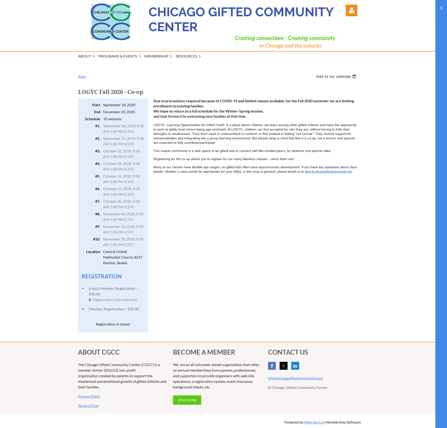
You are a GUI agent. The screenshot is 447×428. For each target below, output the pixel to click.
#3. (97, 151)
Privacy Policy (89, 396)
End (97, 112)
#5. (97, 176)
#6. (97, 188)
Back (82, 76)
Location (93, 251)
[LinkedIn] (295, 366)
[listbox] (336, 76)
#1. (97, 125)
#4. (97, 163)
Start (96, 105)
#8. (97, 214)
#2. (97, 138)
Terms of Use (88, 405)
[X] (284, 366)
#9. (97, 226)
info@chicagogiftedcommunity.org (295, 378)
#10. (96, 239)
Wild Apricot (314, 422)
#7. (97, 201)
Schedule (92, 118)
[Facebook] (272, 366)
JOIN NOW (187, 400)
